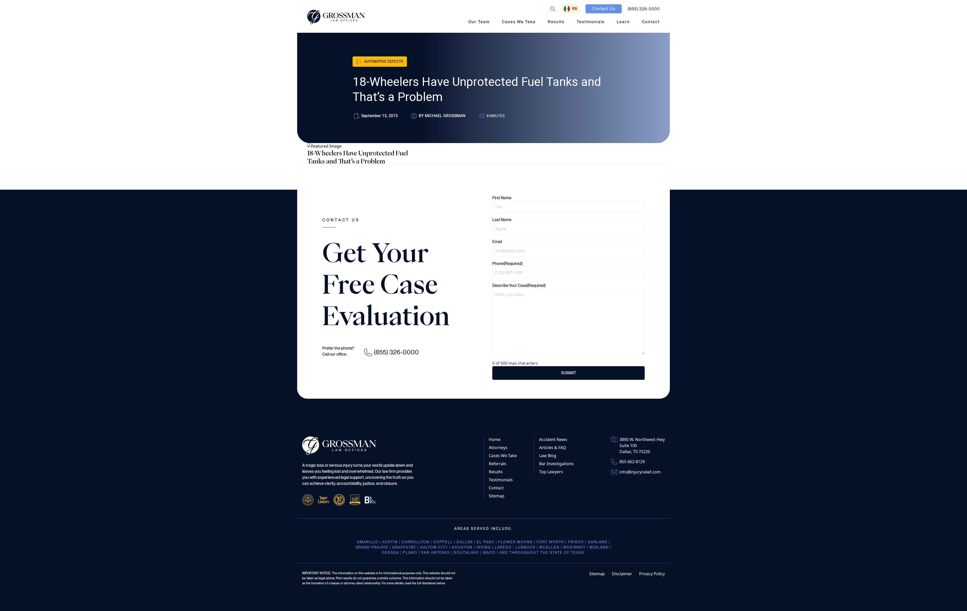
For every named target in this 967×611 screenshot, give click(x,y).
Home (494, 439)
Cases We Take (519, 21)
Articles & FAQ (552, 447)
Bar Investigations (556, 463)
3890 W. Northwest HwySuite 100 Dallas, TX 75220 (642, 445)
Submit (568, 372)
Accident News (553, 439)
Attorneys (498, 447)
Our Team (479, 21)
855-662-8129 (632, 461)
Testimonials (591, 21)
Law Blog (547, 455)
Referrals (497, 463)
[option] (570, 9)
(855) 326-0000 (396, 352)
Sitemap (496, 496)
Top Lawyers (551, 471)
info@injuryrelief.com (640, 472)
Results (556, 21)
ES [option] (574, 8)
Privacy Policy (652, 573)
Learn (623, 21)
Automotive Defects (383, 61)
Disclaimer (622, 573)
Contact (651, 21)
